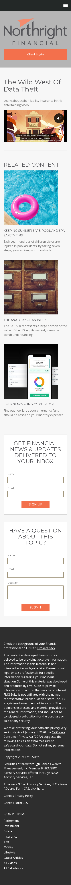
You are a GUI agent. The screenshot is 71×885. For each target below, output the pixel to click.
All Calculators (13, 868)
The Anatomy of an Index (25, 320)
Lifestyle (9, 852)
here (40, 789)
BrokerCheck (46, 648)
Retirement (11, 821)
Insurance (10, 837)
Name (11, 474)
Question (12, 582)
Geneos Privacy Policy (18, 796)
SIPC (54, 768)
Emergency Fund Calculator (29, 404)
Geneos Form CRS (16, 803)
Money (8, 847)
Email (10, 488)
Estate (8, 831)
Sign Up (35, 504)
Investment (11, 826)
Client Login (35, 54)
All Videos (10, 863)
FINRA (45, 768)
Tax (6, 842)
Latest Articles (13, 858)
